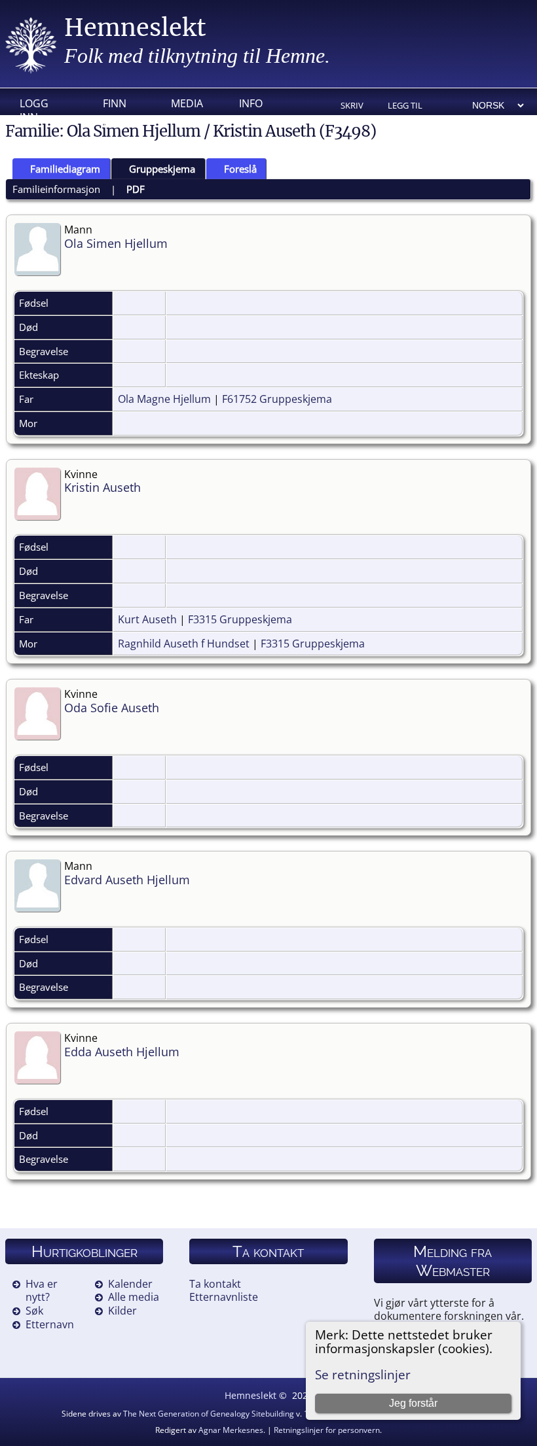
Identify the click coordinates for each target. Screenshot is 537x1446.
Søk (34, 1310)
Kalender (130, 1284)
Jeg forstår (413, 1403)
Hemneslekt (135, 28)
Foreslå (240, 168)
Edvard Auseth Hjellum (127, 879)
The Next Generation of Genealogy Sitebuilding (208, 1413)
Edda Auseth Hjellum (121, 1051)
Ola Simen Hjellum (116, 243)
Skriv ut (352, 106)
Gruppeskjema (162, 168)
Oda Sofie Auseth (111, 707)
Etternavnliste (223, 1297)
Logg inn (34, 106)
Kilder (122, 1310)
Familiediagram (65, 168)
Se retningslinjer (363, 1374)
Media (187, 103)
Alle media (133, 1297)
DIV (111, 123)
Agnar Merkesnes (230, 1430)
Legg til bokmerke (410, 106)
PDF (135, 189)
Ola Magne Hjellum (164, 399)
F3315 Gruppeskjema (240, 619)
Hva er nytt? (42, 1291)
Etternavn (50, 1324)
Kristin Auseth (102, 487)
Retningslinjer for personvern (327, 1430)
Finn (114, 103)
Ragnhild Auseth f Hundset (184, 643)
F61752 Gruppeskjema (277, 399)
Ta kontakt (215, 1284)
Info (251, 103)
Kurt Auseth (147, 619)
